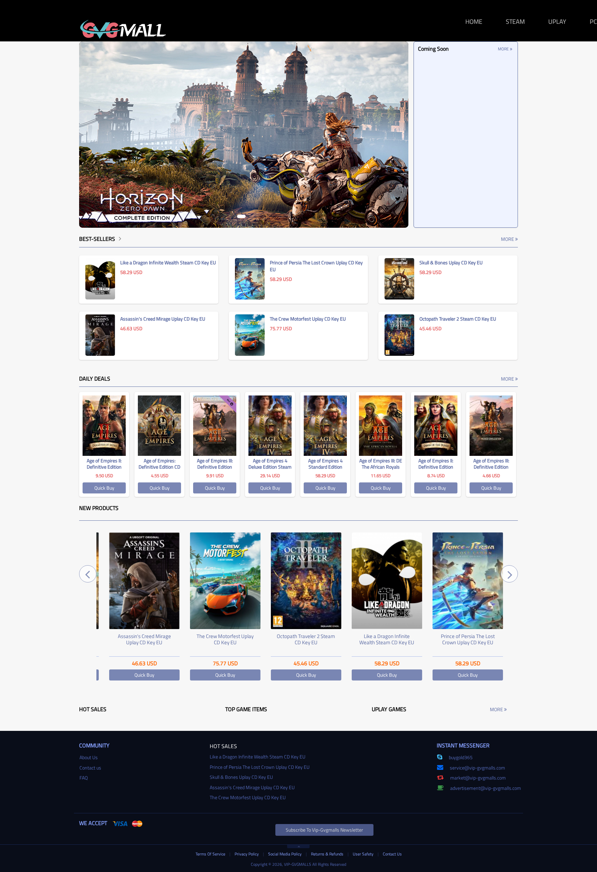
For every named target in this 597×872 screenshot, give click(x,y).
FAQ (83, 777)
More (504, 49)
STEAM (515, 21)
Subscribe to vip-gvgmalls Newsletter (324, 829)
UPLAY (557, 21)
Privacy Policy (247, 854)
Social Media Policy (285, 854)
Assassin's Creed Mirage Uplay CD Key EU (136, 639)
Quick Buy (104, 487)
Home (473, 21)
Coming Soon (433, 49)
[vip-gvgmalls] (123, 25)
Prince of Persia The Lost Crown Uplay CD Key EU (460, 639)
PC (593, 21)
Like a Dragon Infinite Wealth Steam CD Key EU (379, 639)
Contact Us (392, 854)
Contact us (90, 767)
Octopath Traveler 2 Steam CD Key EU (298, 639)
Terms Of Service (211, 854)
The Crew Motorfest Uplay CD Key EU (217, 639)
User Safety (364, 854)
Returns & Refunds (327, 854)
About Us (88, 757)
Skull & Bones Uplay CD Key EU (241, 777)
